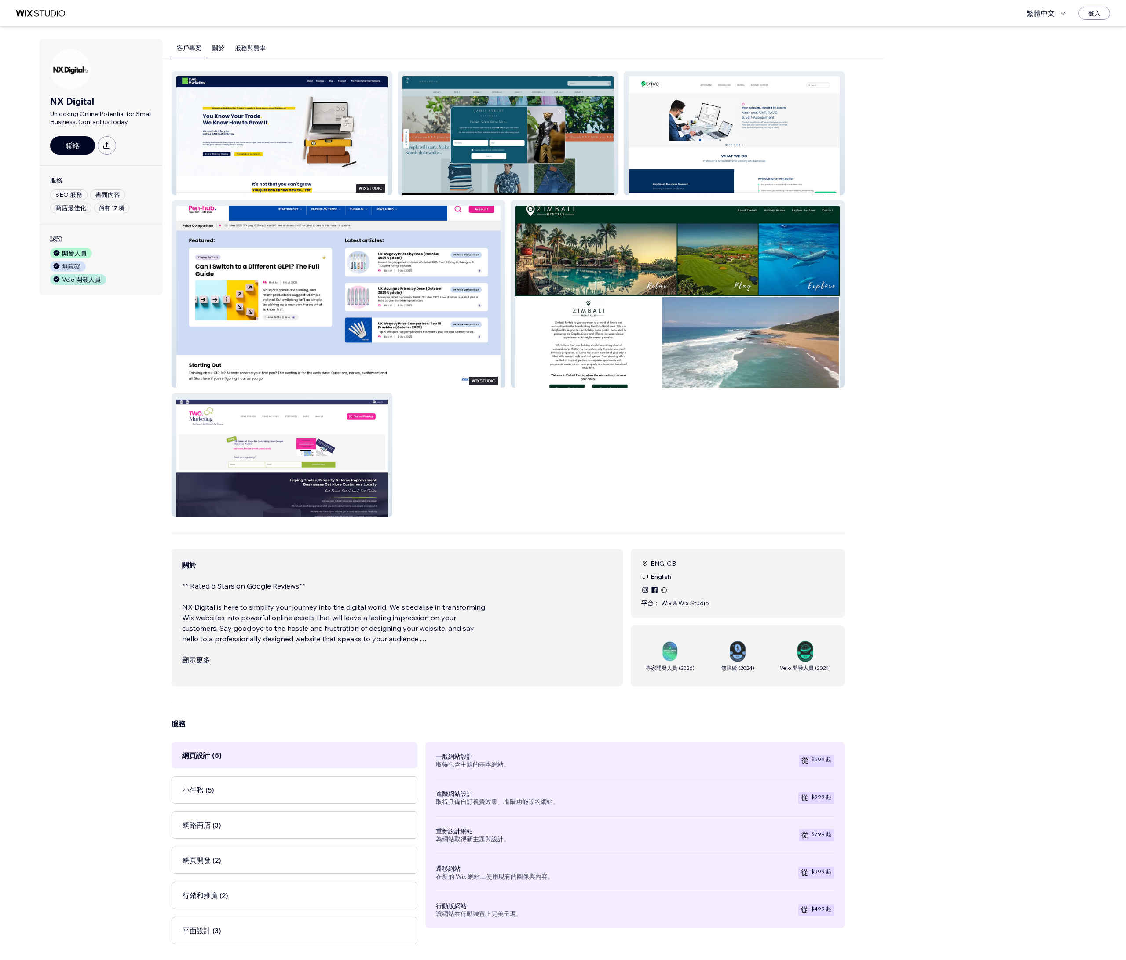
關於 (218, 48)
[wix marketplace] (40, 13)
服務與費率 (250, 48)
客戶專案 (189, 48)
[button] (282, 133)
